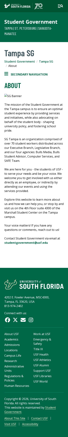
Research (10, 361)
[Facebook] (7, 320)
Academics (11, 339)
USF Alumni (41, 365)
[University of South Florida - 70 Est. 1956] (23, 6)
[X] (15, 320)
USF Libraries (42, 376)
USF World (40, 381)
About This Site (14, 418)
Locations (11, 350)
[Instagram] (31, 320)
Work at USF (41, 334)
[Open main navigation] (60, 6)
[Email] (23, 320)
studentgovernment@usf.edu (26, 243)
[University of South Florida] (34, 284)
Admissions (12, 345)
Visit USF (10, 424)
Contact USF (39, 418)
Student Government (30, 21)
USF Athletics (42, 360)
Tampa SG (46, 61)
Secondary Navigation (26, 74)
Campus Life (12, 356)
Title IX (38, 349)
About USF (11, 334)
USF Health (40, 354)
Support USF (42, 371)
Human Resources (16, 386)
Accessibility (30, 424)
